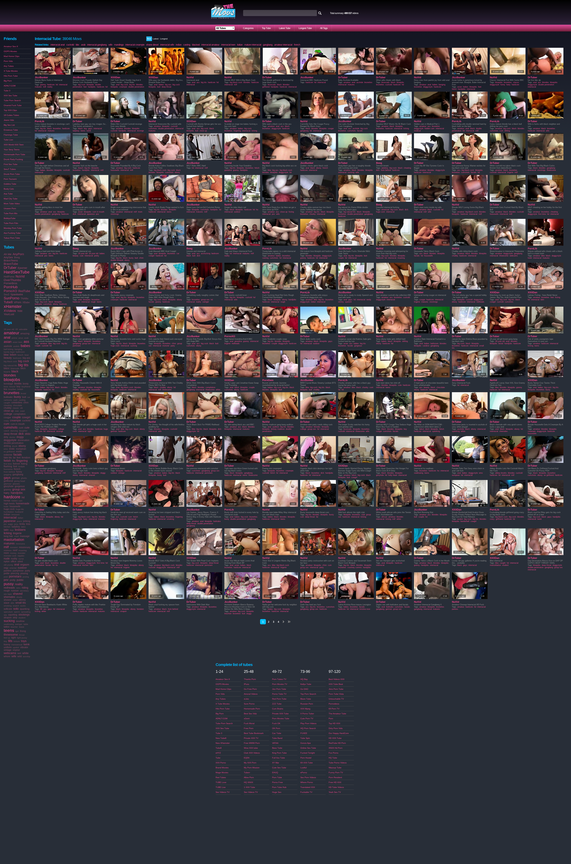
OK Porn (276, 728)
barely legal (9, 352)
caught (7, 402)
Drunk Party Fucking (13, 159)
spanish (348, 302)
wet (19, 653)
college (8, 413)
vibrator (24, 647)
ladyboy (16, 526)
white (25, 653)
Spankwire (16, 294)
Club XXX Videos (252, 753)
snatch (16, 606)
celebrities (16, 402)
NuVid (20, 276)
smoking (8, 606)
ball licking (8, 349)
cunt (21, 427)
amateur (11, 333)
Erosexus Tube (11, 130)
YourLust (9, 314)
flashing (8, 466)
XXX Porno (221, 762)
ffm (13, 461)
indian (7, 514)
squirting (12, 614)
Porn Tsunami (10, 179)
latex (23, 527)
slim (12, 603)
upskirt (16, 647)
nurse (21, 559)
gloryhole (9, 486)
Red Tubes (221, 777)
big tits (23, 365)
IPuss (246, 684)
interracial (10, 517)
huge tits (20, 509)
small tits (20, 602)
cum (6, 423)
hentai (7, 500)
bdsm (13, 354)
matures (9, 543)
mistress (8, 550)
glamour (7, 484)
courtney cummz (354, 567)
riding (25, 587)
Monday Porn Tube (13, 228)
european (21, 449)
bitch (23, 368)
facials (17, 454)
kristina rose (365, 609)
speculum (8, 612)
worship (26, 656)
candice (426, 346)
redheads (9, 587)
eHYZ (218, 753)
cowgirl (26, 417)
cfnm (25, 402)
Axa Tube (8, 194)
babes (25, 346)
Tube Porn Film (11, 223)
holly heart (392, 475)
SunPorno (11, 298)
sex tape (8, 594)
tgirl (17, 631)
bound (12, 386)
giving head (19, 481)
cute (26, 427)
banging (18, 349)
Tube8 (8, 302)
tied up (7, 638)
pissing (24, 573)
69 (16, 329)
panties (7, 570)
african (384, 517)
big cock (23, 361)
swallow (20, 621)
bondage (8, 383)
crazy (6, 420)
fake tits (8, 457)
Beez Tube (277, 748)
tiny (5, 641)
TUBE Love (221, 782)
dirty (6, 437)
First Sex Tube (10, 164)
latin (6, 529)
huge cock (9, 509)
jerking (26, 521)
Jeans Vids (9, 120)
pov (6, 579)
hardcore (12, 497)
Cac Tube (276, 733)
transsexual (16, 644)
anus (20, 338)
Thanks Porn (250, 679)
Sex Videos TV (222, 792)
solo (16, 608)
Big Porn (8, 81)
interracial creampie (134, 44)
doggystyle (10, 440)
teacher (14, 627)
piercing (15, 573)
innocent (15, 514)
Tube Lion (8, 140)
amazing (24, 333)
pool (6, 577)
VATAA (275, 743)
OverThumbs (12, 280)
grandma (228, 170)
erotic (12, 449)
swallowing (9, 624)
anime (14, 338)
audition (275, 427)
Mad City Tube (10, 198)
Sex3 (6, 294)
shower (7, 600)
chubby (7, 408)
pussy (9, 584)
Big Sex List (9, 125)
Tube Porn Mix (10, 213)
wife (13, 656)
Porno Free (277, 782)
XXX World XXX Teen (14, 144)
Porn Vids (8, 61)
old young (8, 565)
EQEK (247, 758)
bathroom (20, 352)
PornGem (267, 380)
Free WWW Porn (252, 743)
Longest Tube (305, 28)
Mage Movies (222, 772)
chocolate (17, 405)
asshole (8, 346)
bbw (6, 354)
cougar (7, 417)
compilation (19, 414)
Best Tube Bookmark (253, 733)
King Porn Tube (279, 753)
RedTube (24, 291)
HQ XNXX (248, 782)
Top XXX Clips (10, 110)
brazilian (12, 389)
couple (16, 417)
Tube (218, 758)
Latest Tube (284, 28)
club (17, 411)
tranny (7, 644)
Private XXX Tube (280, 713)
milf (6, 547)
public (20, 579)
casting (22, 400)
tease (21, 627)
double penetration (13, 443)
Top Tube (266, 28)
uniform (8, 647)
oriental (13, 568)
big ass (26, 358)
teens (9, 630)
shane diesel (152, 44)
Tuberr (247, 772)
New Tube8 (221, 738)
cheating (8, 405)
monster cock (10, 556)
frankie (76, 611)
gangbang (17, 474)
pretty (12, 580)
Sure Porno (249, 704)
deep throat (10, 433)
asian (7, 342)
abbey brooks (501, 473)
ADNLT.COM (10, 86)
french (17, 469)
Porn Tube (277, 777)
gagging (7, 474)
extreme (8, 454)
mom (6, 553)
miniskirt (14, 547)
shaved (17, 593)
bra (5, 389)
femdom (26, 457)
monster (21, 553)
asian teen (17, 342)
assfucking (205, 253)
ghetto (24, 478)
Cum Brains (277, 708)
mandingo (119, 44)
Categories (248, 28)
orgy (6, 568)
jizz (5, 524)
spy (5, 615)
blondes (10, 375)
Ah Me (7, 254)
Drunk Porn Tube (12, 174)
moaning (22, 550)
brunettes (11, 393)
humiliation (9, 512)
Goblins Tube (10, 184)
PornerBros (10, 283)
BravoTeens (11, 260)
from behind (9, 472)
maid (16, 536)
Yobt (19, 310)
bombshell (465, 521)
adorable (23, 329)
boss (6, 386)
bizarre (7, 371)
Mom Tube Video (12, 203)
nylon (7, 561)
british (20, 389)
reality (19, 584)
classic (16, 408)
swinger (18, 624)
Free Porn (248, 728)
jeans (19, 521)
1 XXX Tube (249, 787)
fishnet (16, 463)
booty (26, 383)
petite (7, 573)
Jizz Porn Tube (279, 689)
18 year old (9, 329)
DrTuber (10, 268)
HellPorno (9, 276)
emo (6, 449)
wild (19, 656)
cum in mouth (18, 424)
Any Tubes (9, 66)
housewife (15, 506)
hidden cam (16, 500)
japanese (10, 521)
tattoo (7, 626)
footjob (21, 466)
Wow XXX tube (251, 748)
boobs (18, 383)
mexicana (20, 543)
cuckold (26, 420)
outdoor (22, 567)
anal (7, 337)
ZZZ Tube (276, 704)
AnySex (8, 257)
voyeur (16, 650)
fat (14, 457)
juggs (10, 524)
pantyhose (18, 570)
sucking (9, 621)
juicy (16, 524)
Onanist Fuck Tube (13, 105)
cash (15, 400)
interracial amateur (210, 44)
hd (23, 497)
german (16, 478)
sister (15, 600)
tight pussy (22, 638)
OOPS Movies (10, 51)
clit (21, 408)
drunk (14, 446)
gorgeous (20, 486)
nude (7, 558)
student (21, 617)
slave (6, 603)
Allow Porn (249, 777)
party (27, 570)
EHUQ (275, 772)
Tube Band (277, 738)
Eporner (22, 267)
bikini (6, 368)
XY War (275, 762)
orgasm (24, 564)
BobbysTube (9, 218)
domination (23, 440)
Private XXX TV (251, 738)
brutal (23, 393)
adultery (384, 168)
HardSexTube (17, 272)
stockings (24, 614)
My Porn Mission (251, 767)
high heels (9, 503)
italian (20, 518)
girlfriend (8, 481)
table (25, 624)
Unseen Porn (10, 208)
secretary (24, 590)
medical (417, 131)
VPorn (17, 302)
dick (21, 433)
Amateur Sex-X (11, 46)
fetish (7, 460)
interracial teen (228, 44)
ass (26, 342)
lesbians (20, 529)
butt (24, 397)
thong (23, 631)
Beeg (17, 257)
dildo (27, 433)
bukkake (8, 397)
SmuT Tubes (10, 169)
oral (16, 564)
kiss (28, 524)
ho (257, 209)
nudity (14, 558)
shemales (9, 596)
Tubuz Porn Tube (12, 238)
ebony (22, 445)
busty (17, 396)
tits (10, 641)
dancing (14, 431)
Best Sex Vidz (250, 713)
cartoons (8, 400)
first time (8, 464)
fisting (24, 463)
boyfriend (26, 386)
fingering (22, 460)
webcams (10, 653)
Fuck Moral (249, 723)
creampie (15, 420)
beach (20, 355)
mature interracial (252, 44)
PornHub (11, 287)
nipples (21, 556)
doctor (12, 437)
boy (18, 386)
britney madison (278, 429)
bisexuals (15, 368)
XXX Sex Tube (10, 95)
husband (19, 512)
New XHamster (223, 743)
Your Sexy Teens (11, 149)
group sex (18, 489)
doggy (20, 436)
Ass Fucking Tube (12, 233)
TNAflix (24, 298)
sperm (17, 612)
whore (7, 656)
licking (8, 533)
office (13, 561)
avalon (460, 519)
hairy (7, 492)
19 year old (93, 253)
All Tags (324, 28)
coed (22, 411)
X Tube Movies (11, 71)
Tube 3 (7, 90)
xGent (247, 718)
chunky (312, 214)
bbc (77, 44)
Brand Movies (222, 767)
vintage (7, 650)
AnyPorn (18, 254)
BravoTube (11, 263)
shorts (19, 597)
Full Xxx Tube (278, 758)
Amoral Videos (251, 694)
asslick (16, 346)
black (14, 371)
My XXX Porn (250, 762)
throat (22, 635)
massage (25, 536)
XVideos (10, 311)
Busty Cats (9, 189)
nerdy (368, 299)
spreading (25, 612)
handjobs (17, 492)
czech (6, 431)
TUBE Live (221, 787)
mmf (15, 550)
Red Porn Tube (279, 699)
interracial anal (58, 44)
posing (26, 577)
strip (15, 617)
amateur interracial (283, 44)
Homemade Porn (252, 708)
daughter (23, 431)
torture (17, 641)
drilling (7, 446)
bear (27, 355)
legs (12, 530)
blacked (196, 44)
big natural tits (10, 365)
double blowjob (117, 260)
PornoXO (10, 291)
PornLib (39, 121)
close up (9, 410)
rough (7, 590)
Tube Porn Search (12, 100)
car (28, 397)
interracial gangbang (97, 44)
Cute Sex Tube (279, 767)
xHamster (13, 306)
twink (26, 644)
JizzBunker (41, 77)
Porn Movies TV (279, 684)
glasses (16, 484)
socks (23, 606)
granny (7, 489)
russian (15, 590)
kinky (22, 524)
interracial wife (167, 44)
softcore (8, 609)
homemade (22, 503)
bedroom (17, 358)
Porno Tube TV (279, 694)
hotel (6, 506)
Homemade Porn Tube (14, 154)
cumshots (11, 427)
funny (19, 471)
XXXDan (115, 77)
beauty (8, 357)
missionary (24, 547)
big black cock (10, 361)
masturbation (14, 540)
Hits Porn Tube (11, 76)
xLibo (246, 699)
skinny (22, 600)
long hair (8, 536)
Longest (164, 38)
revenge (140, 131)
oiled (20, 561)
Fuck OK (276, 723)
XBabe (26, 302)
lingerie (17, 533)
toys (23, 641)
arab (26, 338)
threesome (11, 634)
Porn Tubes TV (279, 679)
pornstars (15, 576)
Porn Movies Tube (280, 718)
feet (19, 457)
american (385, 209)
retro (18, 588)
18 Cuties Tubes (11, 115)
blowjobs (12, 379)
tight (13, 637)
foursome (8, 469)
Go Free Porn (250, 689)
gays (7, 478)
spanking (24, 609)
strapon (8, 617)
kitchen (7, 527)
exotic (19, 451)
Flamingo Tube (11, 135)
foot (15, 466)
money (13, 553)
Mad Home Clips (11, 56)
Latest (156, 38)
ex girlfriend (9, 451)
